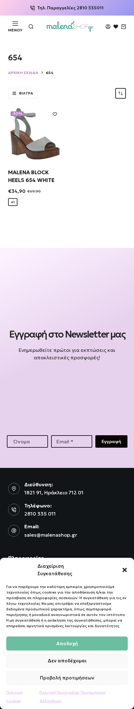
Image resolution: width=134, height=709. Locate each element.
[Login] (108, 26)
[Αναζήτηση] (31, 26)
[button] (125, 570)
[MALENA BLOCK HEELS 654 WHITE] (35, 134)
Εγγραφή (111, 441)
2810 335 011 (40, 514)
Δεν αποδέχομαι (67, 661)
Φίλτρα (26, 93)
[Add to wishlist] (55, 114)
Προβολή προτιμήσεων (67, 678)
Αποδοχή (67, 643)
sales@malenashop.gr (50, 535)
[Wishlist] (115, 26)
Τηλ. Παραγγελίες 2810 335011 (70, 8)
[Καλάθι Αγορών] (123, 26)
